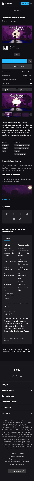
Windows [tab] (7, 238)
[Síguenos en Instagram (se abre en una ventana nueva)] (26, 214)
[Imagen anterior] (3, 114)
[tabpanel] (17, 269)
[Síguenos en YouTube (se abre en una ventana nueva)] (13, 219)
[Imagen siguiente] (30, 114)
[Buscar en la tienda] (4, 10)
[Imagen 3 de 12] (25, 114)
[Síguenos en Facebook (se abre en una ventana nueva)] (20, 214)
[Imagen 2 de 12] (17, 114)
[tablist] (17, 238)
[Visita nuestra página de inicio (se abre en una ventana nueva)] (7, 214)
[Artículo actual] (8, 114)
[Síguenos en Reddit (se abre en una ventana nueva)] (20, 219)
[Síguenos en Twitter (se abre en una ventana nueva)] (13, 214)
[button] (17, 199)
